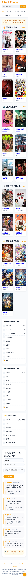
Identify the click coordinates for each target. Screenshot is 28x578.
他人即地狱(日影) (10, 337)
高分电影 (9, 11)
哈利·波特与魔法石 (10, 333)
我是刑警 (8, 373)
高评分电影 (10, 2)
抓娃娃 (7, 349)
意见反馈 (15, 566)
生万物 (7, 380)
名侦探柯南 (8, 427)
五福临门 (8, 345)
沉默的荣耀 (8, 384)
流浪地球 (8, 356)
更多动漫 (24, 241)
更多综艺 (24, 186)
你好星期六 (8, 439)
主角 (7, 407)
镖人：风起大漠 (10, 326)
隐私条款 (16, 563)
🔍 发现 (23, 6)
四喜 (7, 395)
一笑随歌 (8, 392)
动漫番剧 (7, 15)
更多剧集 (24, 106)
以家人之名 (8, 388)
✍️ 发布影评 (9, 476)
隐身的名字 (8, 399)
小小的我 (8, 341)
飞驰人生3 (8, 329)
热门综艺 (23, 11)
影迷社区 (20, 15)
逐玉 (7, 376)
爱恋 (7, 360)
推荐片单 (24, 563)
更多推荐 (24, 27)
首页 (3, 11)
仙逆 (7, 423)
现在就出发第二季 (10, 435)
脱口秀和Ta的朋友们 (11, 442)
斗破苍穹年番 (9, 431)
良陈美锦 (8, 403)
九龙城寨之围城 (10, 352)
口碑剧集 (16, 11)
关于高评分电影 (5, 563)
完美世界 (8, 419)
